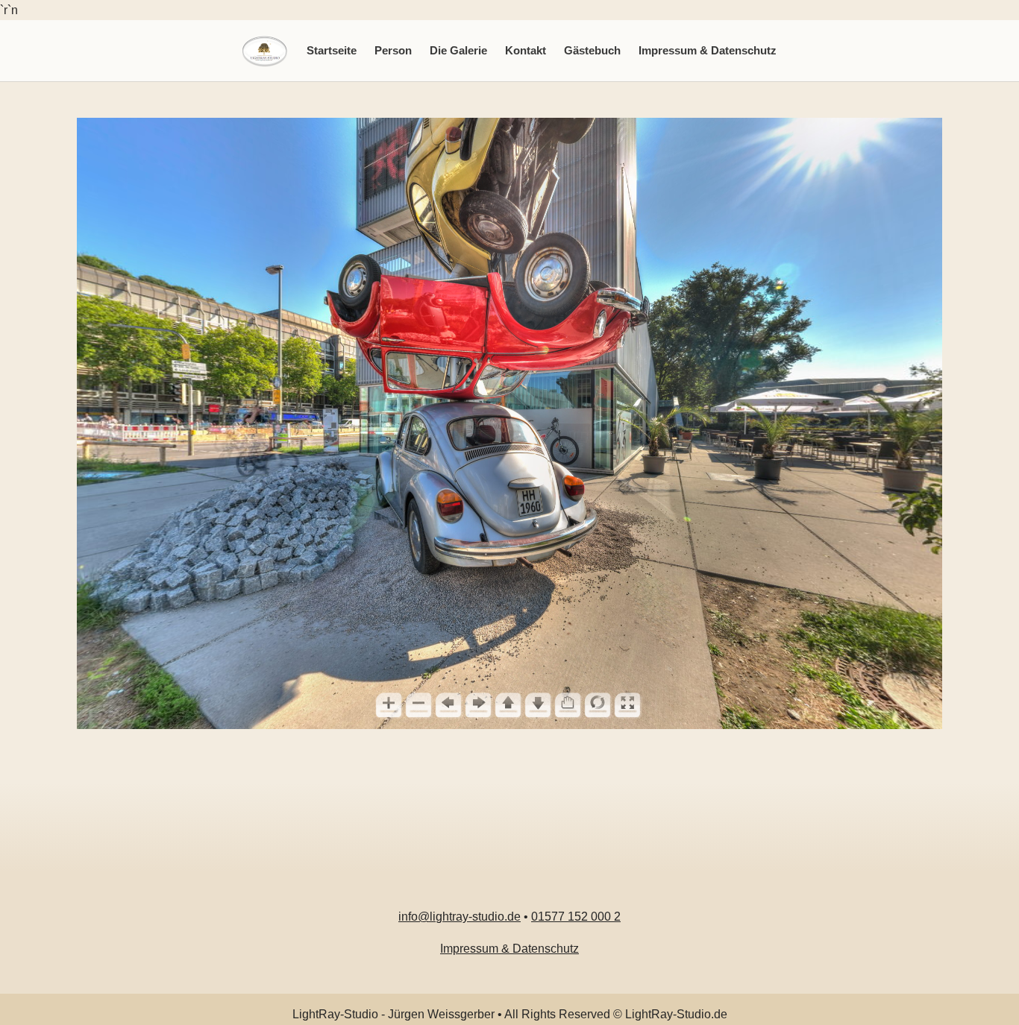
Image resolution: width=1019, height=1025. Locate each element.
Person (393, 50)
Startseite (332, 50)
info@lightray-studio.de (459, 916)
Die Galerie (458, 50)
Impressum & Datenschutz (708, 50)
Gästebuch (592, 50)
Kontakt (525, 50)
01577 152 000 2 (576, 916)
